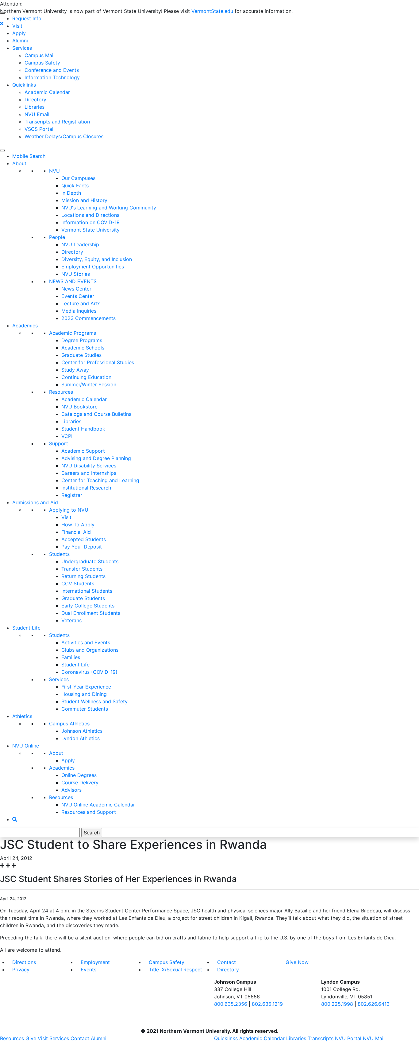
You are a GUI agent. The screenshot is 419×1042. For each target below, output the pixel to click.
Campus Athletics (69, 723)
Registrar (71, 495)
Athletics (22, 716)
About (19, 163)
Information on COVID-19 (90, 222)
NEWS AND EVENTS (73, 281)
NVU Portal (348, 1038)
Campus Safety (42, 63)
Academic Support (83, 451)
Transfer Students (81, 569)
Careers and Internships (88, 473)
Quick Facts (75, 185)
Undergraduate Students (89, 561)
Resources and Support (88, 812)
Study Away (75, 370)
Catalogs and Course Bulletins (96, 414)
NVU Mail (374, 1038)
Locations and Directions (90, 215)
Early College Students (87, 606)
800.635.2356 (230, 1004)
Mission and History (84, 200)
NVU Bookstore (79, 407)
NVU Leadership (80, 244)
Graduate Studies (81, 355)
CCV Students (77, 583)
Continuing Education (86, 377)
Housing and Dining (84, 694)
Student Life (26, 628)
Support (58, 443)
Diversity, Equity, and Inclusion (96, 259)
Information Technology (52, 77)
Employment (95, 962)
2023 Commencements (88, 318)
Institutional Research (86, 488)
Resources (61, 392)
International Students (86, 591)
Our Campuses (78, 178)
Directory (35, 99)
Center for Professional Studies (97, 362)
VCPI (66, 436)
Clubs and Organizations (89, 650)
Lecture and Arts (80, 303)
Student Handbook (83, 429)
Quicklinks (24, 85)
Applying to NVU (68, 510)
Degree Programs (81, 340)
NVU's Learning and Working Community (108, 208)
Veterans (71, 620)
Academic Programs (72, 333)
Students (59, 554)
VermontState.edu (212, 11)
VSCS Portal (39, 129)
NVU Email (37, 114)
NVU (54, 171)
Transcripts (320, 1038)
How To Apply (77, 524)
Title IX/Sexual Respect (175, 969)
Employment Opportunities (92, 266)
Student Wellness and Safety (94, 701)
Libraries (34, 107)
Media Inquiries (78, 311)
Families (70, 657)
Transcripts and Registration (57, 122)
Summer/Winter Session (88, 384)
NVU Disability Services (88, 465)
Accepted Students (83, 539)
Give (30, 1038)
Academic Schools (82, 348)
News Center (76, 289)
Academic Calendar (47, 92)
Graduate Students (83, 598)
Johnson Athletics (81, 731)
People (57, 237)
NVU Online (25, 746)
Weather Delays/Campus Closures (64, 136)
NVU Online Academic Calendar (98, 805)
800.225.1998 (337, 1004)
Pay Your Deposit (81, 547)
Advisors (71, 790)
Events (88, 969)
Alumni (20, 40)
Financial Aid (76, 532)
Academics (25, 325)
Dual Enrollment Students (90, 613)
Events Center (77, 296)
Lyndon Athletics (80, 738)
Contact (226, 962)
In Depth (71, 193)
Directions (24, 962)
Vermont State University (90, 230)
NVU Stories (75, 274)
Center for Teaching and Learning (100, 480)
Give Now (297, 962)
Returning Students (83, 576)
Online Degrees (79, 775)
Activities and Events (85, 642)
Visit (17, 26)
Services (22, 48)
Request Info (26, 18)
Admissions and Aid (35, 502)
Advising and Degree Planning (96, 458)
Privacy (20, 969)
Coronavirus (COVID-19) (89, 672)
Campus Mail (40, 55)
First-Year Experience (86, 687)
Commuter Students (84, 709)
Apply (19, 33)
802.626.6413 (374, 1004)
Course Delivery (79, 782)
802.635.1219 (267, 1004)
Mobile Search (28, 156)
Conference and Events (52, 70)
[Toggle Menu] (2, 13)
